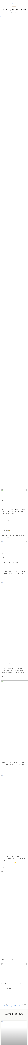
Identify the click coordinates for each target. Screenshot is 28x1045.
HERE (5, 578)
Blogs (14, 4)
